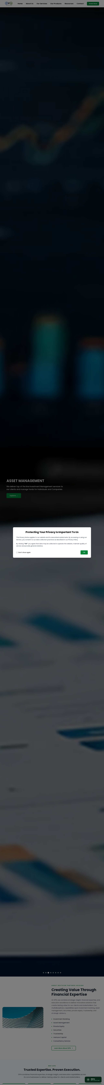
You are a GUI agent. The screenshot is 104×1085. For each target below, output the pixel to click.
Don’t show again (24, 552)
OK (84, 552)
